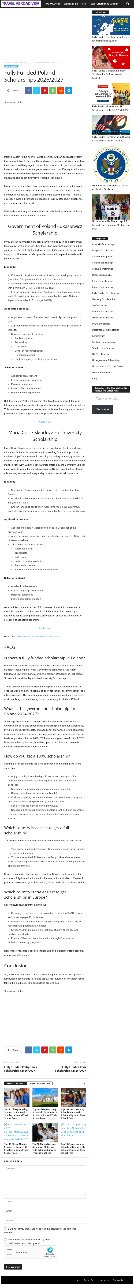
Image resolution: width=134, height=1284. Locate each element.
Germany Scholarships (103, 299)
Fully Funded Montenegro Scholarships (38, 636)
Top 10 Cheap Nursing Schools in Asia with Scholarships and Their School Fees (73, 1114)
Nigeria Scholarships (102, 317)
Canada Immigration (102, 256)
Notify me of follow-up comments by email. (29, 1239)
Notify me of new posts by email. (24, 1243)
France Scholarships (102, 287)
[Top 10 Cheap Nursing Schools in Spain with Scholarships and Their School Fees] (16, 1097)
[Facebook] (28, 90)
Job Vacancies (53, 3)
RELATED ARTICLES (15, 1083)
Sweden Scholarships (103, 348)
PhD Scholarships (101, 323)
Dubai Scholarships (102, 275)
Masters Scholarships (103, 311)
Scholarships (71, 3)
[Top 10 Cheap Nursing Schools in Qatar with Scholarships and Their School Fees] (16, 1132)
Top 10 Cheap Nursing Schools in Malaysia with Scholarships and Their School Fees (44, 1148)
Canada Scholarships (103, 262)
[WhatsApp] (52, 90)
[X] (36, 90)
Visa (84, 3)
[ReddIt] (60, 90)
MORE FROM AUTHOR (40, 1083)
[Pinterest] (44, 90)
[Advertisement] (45, 33)
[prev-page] (80, 1083)
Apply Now (45, 421)
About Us (104, 1280)
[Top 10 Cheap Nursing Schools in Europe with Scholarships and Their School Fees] (45, 1097)
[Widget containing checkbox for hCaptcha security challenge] (30, 1252)
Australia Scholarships (103, 244)
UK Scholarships (100, 354)
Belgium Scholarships (103, 250)
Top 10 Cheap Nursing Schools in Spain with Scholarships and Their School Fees (16, 1114)
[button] (128, 4)
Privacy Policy (90, 1280)
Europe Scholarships (102, 281)
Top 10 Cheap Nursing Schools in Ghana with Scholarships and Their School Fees (73, 1148)
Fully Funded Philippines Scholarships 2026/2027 (20, 1068)
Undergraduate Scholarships (106, 360)
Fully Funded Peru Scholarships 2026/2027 (70, 1068)
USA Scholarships (101, 372)
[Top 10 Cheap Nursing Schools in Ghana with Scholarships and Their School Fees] (73, 1132)
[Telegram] (68, 90)
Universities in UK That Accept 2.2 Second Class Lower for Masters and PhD (110, 225)
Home (6, 62)
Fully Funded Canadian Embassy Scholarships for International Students (109, 74)
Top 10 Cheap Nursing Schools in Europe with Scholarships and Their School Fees (44, 1114)
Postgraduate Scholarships (105, 330)
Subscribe (102, 409)
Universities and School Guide (107, 366)
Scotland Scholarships (103, 342)
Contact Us (118, 1280)
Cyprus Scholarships (102, 269)
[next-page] (84, 1083)
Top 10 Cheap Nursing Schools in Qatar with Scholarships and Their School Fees (16, 1148)
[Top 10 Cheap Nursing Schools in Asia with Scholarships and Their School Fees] (73, 1097)
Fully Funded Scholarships (104, 3)
